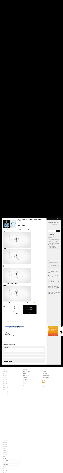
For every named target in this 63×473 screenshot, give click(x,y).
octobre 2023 (6, 438)
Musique (57, 281)
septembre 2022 (6, 464)
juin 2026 (5, 375)
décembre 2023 (6, 434)
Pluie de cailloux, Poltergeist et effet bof (54, 239)
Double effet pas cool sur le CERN (53, 241)
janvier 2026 (5, 385)
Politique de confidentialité (45, 386)
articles (53, 271)
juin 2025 (5, 399)
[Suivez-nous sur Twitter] (56, 218)
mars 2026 (5, 381)
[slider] (4, 305)
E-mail (26, 353)
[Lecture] (3, 265)
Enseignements (25, 379)
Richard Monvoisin (51, 259)
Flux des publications (46, 373)
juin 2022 (5, 470)
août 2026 (5, 371)
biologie (52, 272)
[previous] (3, 342)
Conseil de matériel (26, 375)
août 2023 (5, 442)
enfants (58, 274)
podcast (55, 285)
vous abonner (27, 359)
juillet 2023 (5, 444)
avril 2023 (5, 450)
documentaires (52, 274)
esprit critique (51, 275)
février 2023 (5, 454)
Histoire (51, 279)
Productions (25, 383)
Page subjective (25, 381)
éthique (55, 293)
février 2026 (5, 383)
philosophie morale (56, 283)
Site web (5, 356)
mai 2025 (5, 401)
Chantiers (24, 373)
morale (50, 281)
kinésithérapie (56, 279)
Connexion (44, 371)
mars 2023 (5, 452)
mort (53, 281)
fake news (56, 275)
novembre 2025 (6, 389)
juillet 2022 (5, 468)
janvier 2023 (5, 456)
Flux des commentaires (46, 375)
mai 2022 (5, 472)
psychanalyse (55, 286)
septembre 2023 (6, 440)
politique (50, 286)
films (53, 276)
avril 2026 (5, 379)
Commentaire (6, 347)
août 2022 (5, 466)
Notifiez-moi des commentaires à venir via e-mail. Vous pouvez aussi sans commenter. (20, 359)
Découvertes (25, 377)
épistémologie (52, 293)
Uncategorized (25, 385)
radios (51, 288)
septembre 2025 (6, 393)
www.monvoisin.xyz (6, 5)
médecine (50, 282)
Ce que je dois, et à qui (26, 371)
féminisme (50, 277)
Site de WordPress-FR (46, 377)
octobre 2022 (6, 462)
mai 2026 (5, 377)
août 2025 (5, 395)
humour (15, 321)
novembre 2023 (6, 436)
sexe (17, 321)
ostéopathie (54, 282)
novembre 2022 (6, 460)
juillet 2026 (5, 373)
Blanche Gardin (11, 321)
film (49, 276)
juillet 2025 (5, 397)
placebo (50, 285)
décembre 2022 (6, 458)
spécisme (51, 289)
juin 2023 (5, 446)
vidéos (54, 292)
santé (55, 288)
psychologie (52, 287)
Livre (50, 280)
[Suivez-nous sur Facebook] (57, 218)
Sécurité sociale (56, 289)
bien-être (8, 321)
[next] (4, 342)
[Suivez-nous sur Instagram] (59, 218)
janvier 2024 (5, 432)
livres (54, 280)
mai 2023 (5, 448)
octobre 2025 (6, 391)
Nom (5, 353)
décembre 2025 (6, 387)
